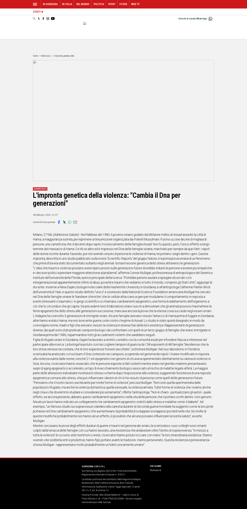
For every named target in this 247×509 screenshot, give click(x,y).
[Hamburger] (35, 4)
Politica (99, 4)
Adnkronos (45, 56)
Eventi (37, 11)
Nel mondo (82, 4)
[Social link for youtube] (53, 18)
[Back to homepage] (55, 473)
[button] (59, 222)
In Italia (67, 4)
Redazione (155, 470)
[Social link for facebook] (43, 18)
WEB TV (135, 4)
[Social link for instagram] (47, 18)
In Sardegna (50, 4)
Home (35, 56)
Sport (112, 4)
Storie (123, 4)
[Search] (34, 18)
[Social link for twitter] (38, 18)
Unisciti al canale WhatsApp (192, 18)
